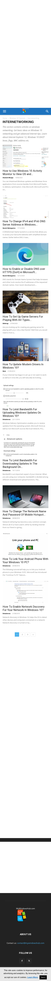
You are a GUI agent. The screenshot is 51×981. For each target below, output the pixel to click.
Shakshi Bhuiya (8, 178)
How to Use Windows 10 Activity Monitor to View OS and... (22, 172)
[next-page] (33, 634)
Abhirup (5, 323)
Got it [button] (43, 977)
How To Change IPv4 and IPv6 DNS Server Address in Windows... (24, 223)
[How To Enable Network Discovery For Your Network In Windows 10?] (25, 592)
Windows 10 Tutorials (17, 118)
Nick (4, 371)
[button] (4, 111)
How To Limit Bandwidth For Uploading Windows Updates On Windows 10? (22, 412)
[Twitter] (29, 961)
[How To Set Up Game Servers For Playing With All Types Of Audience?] (25, 302)
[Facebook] (22, 961)
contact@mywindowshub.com (30, 943)
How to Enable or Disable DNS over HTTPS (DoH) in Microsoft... (24, 270)
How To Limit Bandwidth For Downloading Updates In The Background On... (20, 463)
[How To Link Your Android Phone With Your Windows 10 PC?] (25, 544)
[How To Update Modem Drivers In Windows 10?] (25, 349)
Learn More (32, 977)
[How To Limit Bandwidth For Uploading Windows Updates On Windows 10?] (25, 394)
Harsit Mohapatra (9, 228)
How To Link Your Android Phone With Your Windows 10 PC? (25, 560)
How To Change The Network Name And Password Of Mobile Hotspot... (24, 513)
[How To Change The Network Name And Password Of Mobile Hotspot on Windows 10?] (25, 496)
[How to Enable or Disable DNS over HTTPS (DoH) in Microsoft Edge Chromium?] (25, 254)
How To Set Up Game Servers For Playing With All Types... (23, 318)
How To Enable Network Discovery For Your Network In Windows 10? (23, 608)
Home (5, 118)
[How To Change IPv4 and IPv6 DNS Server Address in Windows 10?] (25, 206)
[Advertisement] (25, 27)
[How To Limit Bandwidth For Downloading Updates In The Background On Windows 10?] (25, 445)
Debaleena (6, 419)
